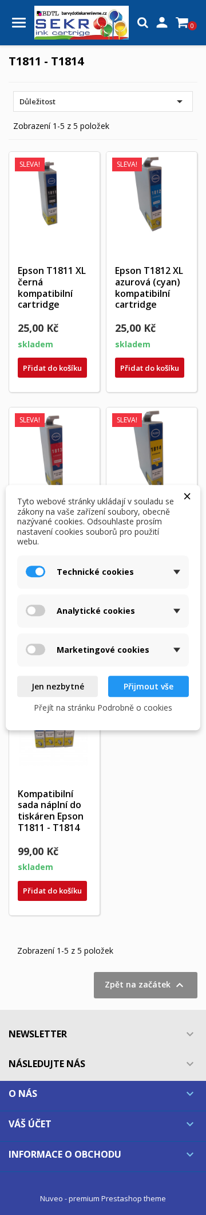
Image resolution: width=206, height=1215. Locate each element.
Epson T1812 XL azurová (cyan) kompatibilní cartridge (149, 287)
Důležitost (103, 101)
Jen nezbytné (57, 686)
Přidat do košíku (52, 368)
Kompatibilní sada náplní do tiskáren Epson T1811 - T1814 (51, 810)
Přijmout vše (148, 686)
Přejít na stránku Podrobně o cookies (103, 707)
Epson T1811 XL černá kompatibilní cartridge (52, 287)
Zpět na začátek (146, 985)
